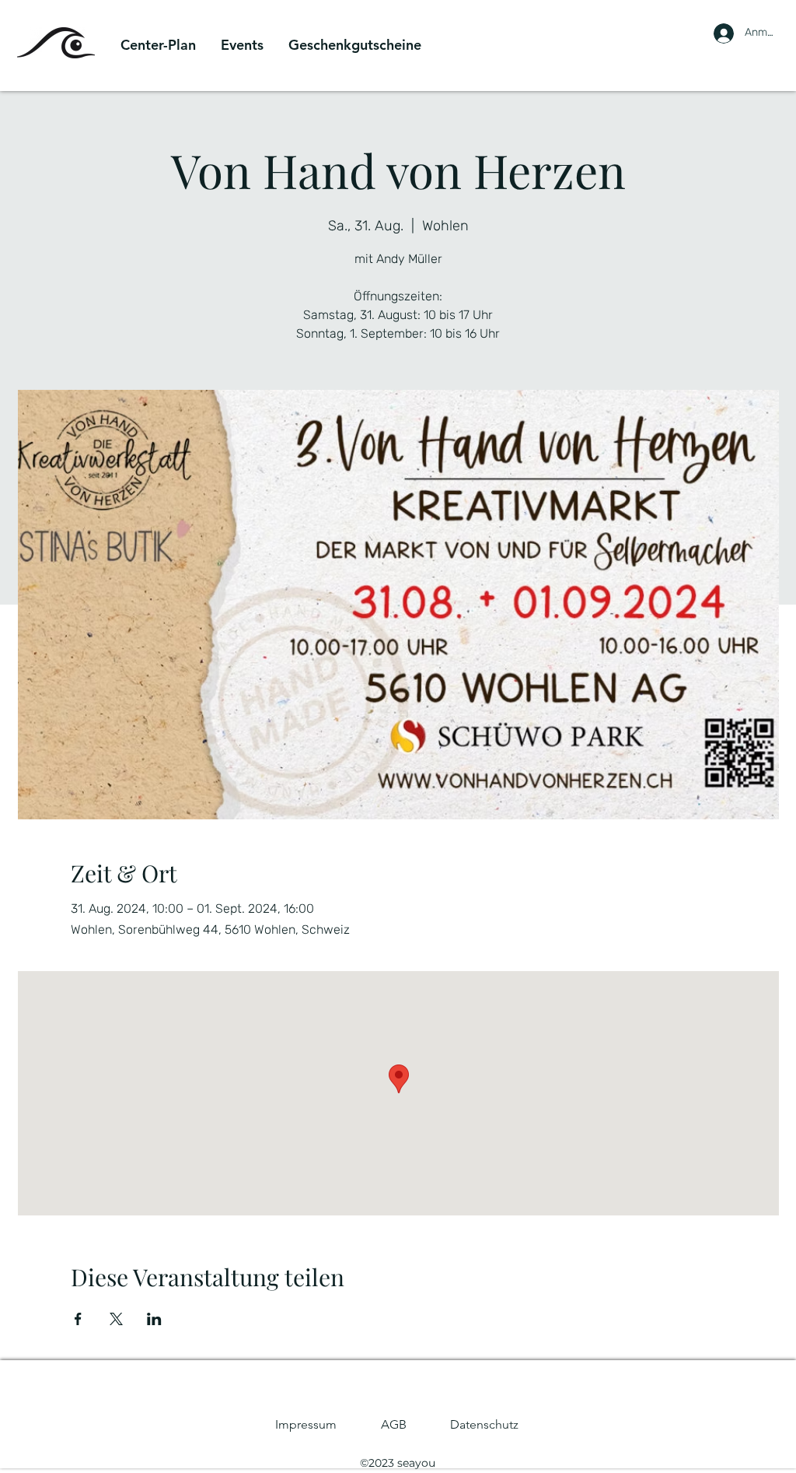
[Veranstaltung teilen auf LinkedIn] (154, 1319)
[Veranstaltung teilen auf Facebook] (78, 1319)
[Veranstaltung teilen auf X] (116, 1319)
